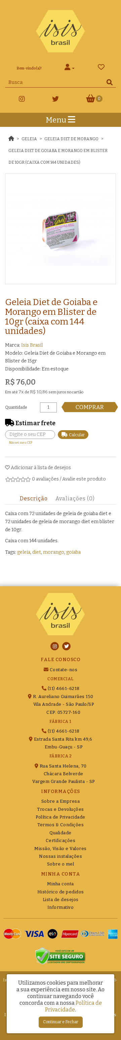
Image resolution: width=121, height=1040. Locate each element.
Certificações (61, 840)
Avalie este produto (84, 479)
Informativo (60, 907)
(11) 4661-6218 (63, 688)
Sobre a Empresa (60, 801)
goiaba (73, 552)
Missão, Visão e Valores (60, 848)
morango (53, 552)
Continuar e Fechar (60, 1022)
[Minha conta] (70, 68)
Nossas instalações (60, 856)
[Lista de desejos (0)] (101, 68)
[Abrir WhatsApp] (104, 1023)
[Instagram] (22, 100)
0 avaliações (45, 479)
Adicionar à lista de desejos (40, 468)
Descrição (34, 498)
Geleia (29, 139)
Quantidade (16, 407)
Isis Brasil (32, 345)
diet (36, 552)
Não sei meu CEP (20, 442)
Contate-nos (62, 669)
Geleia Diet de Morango (71, 139)
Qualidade (60, 832)
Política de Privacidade (60, 817)
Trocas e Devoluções (60, 809)
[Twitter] (55, 100)
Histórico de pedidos (60, 891)
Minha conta (60, 883)
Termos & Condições (60, 824)
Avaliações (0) (75, 498)
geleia (23, 552)
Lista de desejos (61, 899)
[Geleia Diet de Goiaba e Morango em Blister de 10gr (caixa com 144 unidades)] (60, 229)
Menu (57, 120)
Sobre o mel (60, 863)
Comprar (90, 407)
